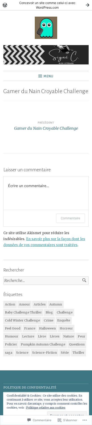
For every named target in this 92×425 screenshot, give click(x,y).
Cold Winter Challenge (22, 320)
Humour (11, 336)
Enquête (63, 320)
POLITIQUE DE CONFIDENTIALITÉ (29, 387)
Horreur (66, 328)
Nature (68, 336)
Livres (54, 336)
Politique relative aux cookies (45, 407)
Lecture (28, 336)
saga (8, 353)
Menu (48, 76)
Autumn (55, 304)
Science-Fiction (44, 353)
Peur (81, 336)
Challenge (65, 312)
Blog (49, 312)
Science (22, 353)
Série (65, 353)
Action (10, 304)
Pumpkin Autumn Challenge (43, 344)
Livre (42, 336)
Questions (77, 344)
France (29, 328)
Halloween (47, 328)
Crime (48, 320)
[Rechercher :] (46, 280)
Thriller (78, 353)
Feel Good (12, 328)
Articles (40, 304)
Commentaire (70, 218)
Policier (11, 344)
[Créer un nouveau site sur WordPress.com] (46, 5)
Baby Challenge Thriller (23, 312)
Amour (24, 304)
